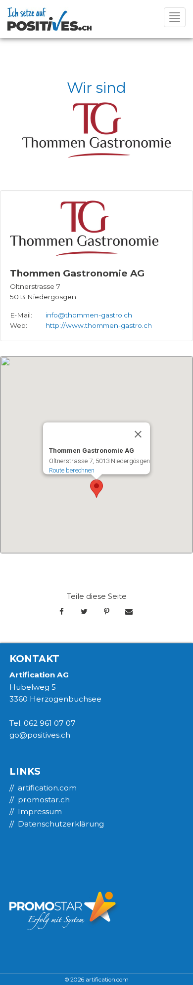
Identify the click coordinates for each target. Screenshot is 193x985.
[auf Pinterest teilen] (107, 611)
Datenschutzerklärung (61, 823)
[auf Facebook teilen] (61, 611)
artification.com (47, 787)
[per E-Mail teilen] (129, 611)
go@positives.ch (39, 735)
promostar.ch (44, 799)
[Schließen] (138, 434)
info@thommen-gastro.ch (89, 315)
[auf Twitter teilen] (84, 611)
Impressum (40, 811)
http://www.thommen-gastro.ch (99, 325)
